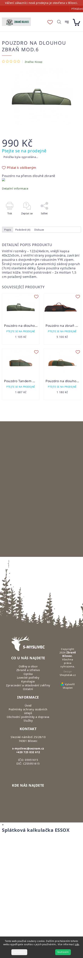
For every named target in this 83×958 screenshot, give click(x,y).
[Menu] (67, 22)
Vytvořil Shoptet (69, 685)
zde (77, 944)
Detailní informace (15, 188)
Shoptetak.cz (68, 675)
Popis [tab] (7, 229)
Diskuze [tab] (39, 229)
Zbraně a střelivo (28, 670)
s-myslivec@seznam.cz (28, 748)
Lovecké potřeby (28, 677)
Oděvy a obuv (28, 666)
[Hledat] (59, 22)
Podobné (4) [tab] (22, 229)
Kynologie (28, 681)
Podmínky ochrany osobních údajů (28, 711)
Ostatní (28, 689)
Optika (28, 674)
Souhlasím (63, 952)
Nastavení (19, 952)
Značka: (33, 62)
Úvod (28, 705)
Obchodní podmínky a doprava (28, 717)
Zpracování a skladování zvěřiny (28, 685)
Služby (28, 720)
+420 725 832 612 (28, 752)
